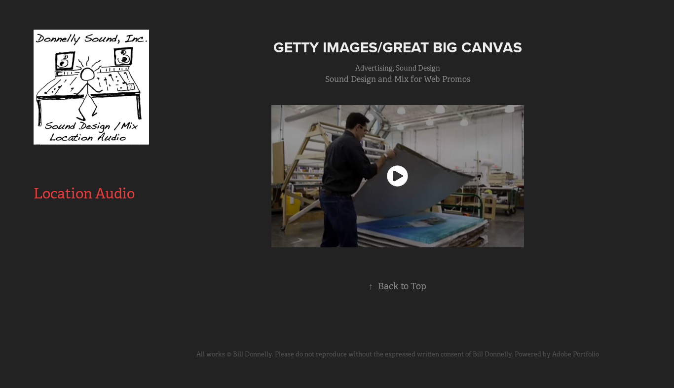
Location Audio (84, 193)
